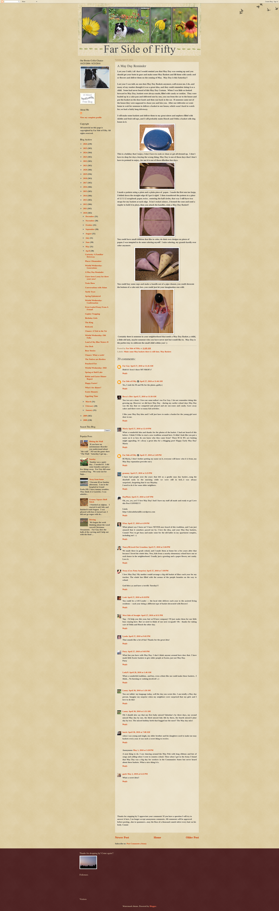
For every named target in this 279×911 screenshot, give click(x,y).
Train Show (90, 283)
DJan (124, 523)
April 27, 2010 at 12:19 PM (139, 429)
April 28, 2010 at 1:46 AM (140, 672)
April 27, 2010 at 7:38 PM (157, 571)
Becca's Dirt (127, 396)
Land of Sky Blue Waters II (96, 342)
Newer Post (122, 837)
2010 (85, 213)
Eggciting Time (91, 396)
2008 (85, 420)
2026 (85, 144)
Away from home (96, 479)
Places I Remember (93, 261)
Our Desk (89, 346)
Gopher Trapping (92, 314)
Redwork (89, 327)
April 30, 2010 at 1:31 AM (140, 711)
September (90, 229)
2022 (85, 161)
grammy (126, 473)
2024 (85, 152)
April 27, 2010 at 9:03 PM (139, 651)
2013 (85, 200)
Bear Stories (90, 351)
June (88, 242)
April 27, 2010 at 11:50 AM (144, 396)
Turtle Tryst (90, 292)
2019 (85, 174)
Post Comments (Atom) (136, 844)
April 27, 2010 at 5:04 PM (159, 547)
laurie (124, 732)
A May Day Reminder (94, 272)
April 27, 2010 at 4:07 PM (142, 497)
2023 (85, 157)
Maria (125, 429)
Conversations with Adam (96, 287)
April (88, 251)
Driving (92, 520)
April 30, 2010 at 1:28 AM (140, 690)
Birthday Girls (91, 318)
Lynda (125, 636)
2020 (85, 170)
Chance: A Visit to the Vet (96, 331)
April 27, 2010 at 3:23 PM (141, 473)
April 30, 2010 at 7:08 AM (139, 732)
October (89, 225)
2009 (85, 416)
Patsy (124, 651)
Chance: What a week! (94, 355)
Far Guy (126, 366)
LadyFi (125, 672)
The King (89, 322)
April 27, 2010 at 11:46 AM (151, 381)
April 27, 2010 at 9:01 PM (139, 636)
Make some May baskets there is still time (141, 352)
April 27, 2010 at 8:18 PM (138, 597)
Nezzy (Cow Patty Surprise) (134, 571)
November (90, 221)
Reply (124, 373)
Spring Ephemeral (93, 296)
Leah (124, 597)
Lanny (125, 690)
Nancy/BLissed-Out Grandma (135, 547)
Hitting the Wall (96, 441)
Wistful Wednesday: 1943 (96, 368)
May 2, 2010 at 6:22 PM (138, 774)
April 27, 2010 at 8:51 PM (152, 615)
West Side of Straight (131, 615)
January (89, 410)
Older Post (192, 837)
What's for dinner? (93, 387)
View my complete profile (91, 117)
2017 (85, 183)
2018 (85, 178)
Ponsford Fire (91, 364)
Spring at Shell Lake (93, 372)
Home (157, 837)
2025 (85, 148)
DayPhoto (126, 497)
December (90, 216)
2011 (85, 208)
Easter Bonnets (91, 392)
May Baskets (165, 352)
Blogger (153, 906)
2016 (85, 187)
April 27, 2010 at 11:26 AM (141, 366)
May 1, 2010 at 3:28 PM (143, 750)
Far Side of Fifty (129, 381)
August (89, 234)
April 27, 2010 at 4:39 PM (138, 523)
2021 (85, 165)
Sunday (92, 459)
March (89, 402)
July (88, 238)
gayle (124, 774)
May (88, 246)
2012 (85, 204)
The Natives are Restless (95, 359)
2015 (85, 191)
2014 (85, 196)
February (90, 406)
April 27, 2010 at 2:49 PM (151, 455)
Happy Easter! (91, 383)
